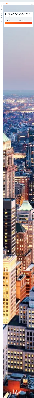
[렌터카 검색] (1, 9)
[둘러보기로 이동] (1, 12)
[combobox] (15, 16)
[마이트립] (1, 17)
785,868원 (7, 13)
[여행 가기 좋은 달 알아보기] (1, 15)
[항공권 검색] (1, 6)
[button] (1, 4)
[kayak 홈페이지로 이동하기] (5, 3)
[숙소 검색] (1, 8)
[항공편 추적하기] (1, 13)
